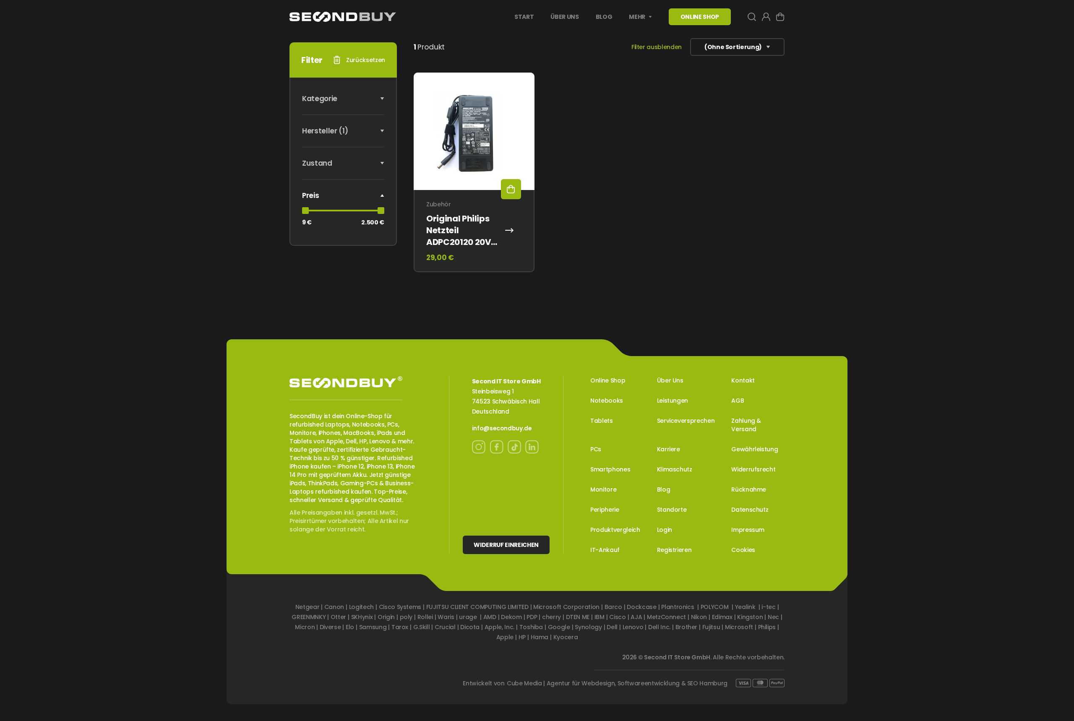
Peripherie (604, 509)
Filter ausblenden (656, 47)
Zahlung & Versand (746, 424)
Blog (604, 17)
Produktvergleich (615, 530)
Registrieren (674, 550)
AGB (737, 400)
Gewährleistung (754, 449)
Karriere (668, 449)
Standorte (672, 509)
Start (524, 17)
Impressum (747, 530)
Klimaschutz (674, 469)
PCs (595, 449)
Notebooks (606, 400)
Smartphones (610, 469)
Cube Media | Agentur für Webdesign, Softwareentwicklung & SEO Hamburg (617, 683)
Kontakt (743, 380)
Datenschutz (749, 509)
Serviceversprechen (686, 420)
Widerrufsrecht (753, 469)
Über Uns (564, 17)
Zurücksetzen (365, 60)
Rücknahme (748, 489)
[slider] (305, 210)
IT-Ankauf (605, 550)
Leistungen (672, 400)
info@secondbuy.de (502, 428)
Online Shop (607, 380)
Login (664, 530)
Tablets (601, 420)
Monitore (603, 489)
